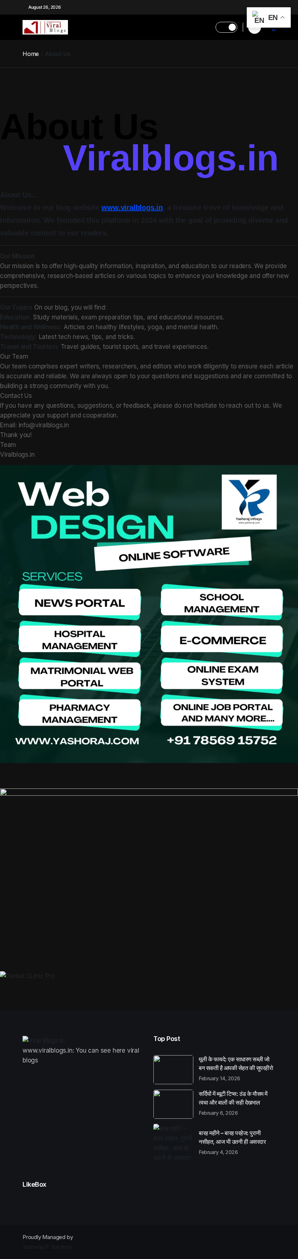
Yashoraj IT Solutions (48, 1246)
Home (31, 54)
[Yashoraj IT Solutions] (149, 614)
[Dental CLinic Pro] (149, 976)
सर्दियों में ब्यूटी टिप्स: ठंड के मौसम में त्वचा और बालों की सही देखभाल (233, 1102)
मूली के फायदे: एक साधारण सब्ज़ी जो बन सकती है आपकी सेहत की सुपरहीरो (236, 1068)
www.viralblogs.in (132, 207)
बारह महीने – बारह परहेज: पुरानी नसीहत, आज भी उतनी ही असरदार (232, 1142)
